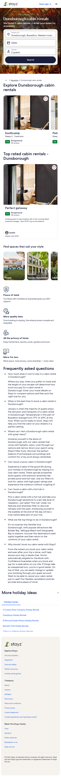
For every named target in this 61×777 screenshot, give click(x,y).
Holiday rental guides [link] (13, 673)
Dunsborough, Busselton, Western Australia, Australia (33, 35)
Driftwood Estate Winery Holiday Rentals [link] (21, 620)
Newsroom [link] (9, 699)
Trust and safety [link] (10, 664)
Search (30, 59)
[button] (30, 593)
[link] (45, 98)
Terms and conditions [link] (13, 703)
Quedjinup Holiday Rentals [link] (14, 615)
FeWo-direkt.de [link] (11, 738)
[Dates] (30, 42)
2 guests (15, 52)
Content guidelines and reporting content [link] (21, 717)
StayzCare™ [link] (9, 660)
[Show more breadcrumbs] (6, 80)
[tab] (11, 602)
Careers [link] (7, 690)
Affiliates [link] (8, 694)
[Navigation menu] (56, 4)
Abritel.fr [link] (8, 733)
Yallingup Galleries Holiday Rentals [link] (18, 631)
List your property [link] (11, 655)
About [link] (7, 685)
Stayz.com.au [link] (10, 747)
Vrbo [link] (6, 728)
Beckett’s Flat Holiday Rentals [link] (16, 626)
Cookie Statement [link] (11, 712)
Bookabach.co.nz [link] (11, 742)
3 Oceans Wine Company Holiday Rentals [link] (21, 609)
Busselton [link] (14, 80)
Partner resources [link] (11, 669)
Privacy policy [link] (10, 708)
